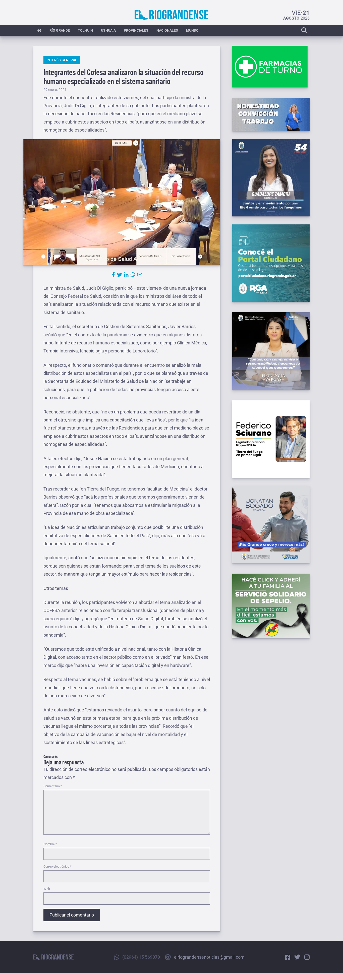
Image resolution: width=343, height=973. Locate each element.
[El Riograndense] (171, 15)
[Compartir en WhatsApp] (133, 275)
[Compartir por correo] (139, 275)
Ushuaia (108, 30)
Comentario (52, 786)
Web (46, 889)
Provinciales (136, 30)
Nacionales (167, 30)
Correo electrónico (57, 866)
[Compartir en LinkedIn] (126, 275)
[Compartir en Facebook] (113, 275)
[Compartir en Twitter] (119, 275)
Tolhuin (85, 30)
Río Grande (59, 30)
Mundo (192, 30)
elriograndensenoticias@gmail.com (209, 957)
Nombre (50, 844)
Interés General (61, 60)
